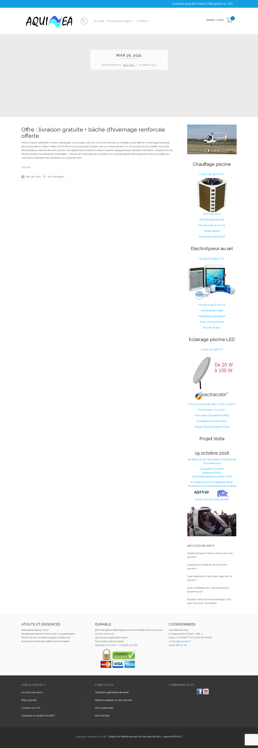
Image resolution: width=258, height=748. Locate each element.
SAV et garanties (104, 707)
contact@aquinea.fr (180, 641)
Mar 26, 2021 (33, 176)
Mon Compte (102, 715)
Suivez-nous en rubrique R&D (212, 499)
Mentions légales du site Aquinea (113, 700)
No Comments (56, 176)
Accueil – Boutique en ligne (112, 21)
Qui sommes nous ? (32, 692)
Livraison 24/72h (30, 707)
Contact (142, 21)
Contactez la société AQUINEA (38, 715)
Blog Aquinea (29, 700)
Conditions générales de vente (112, 692)
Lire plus (25, 167)
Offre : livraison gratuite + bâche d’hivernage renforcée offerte (93, 132)
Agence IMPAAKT (172, 736)
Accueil (129, 65)
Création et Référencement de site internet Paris (135, 736)
